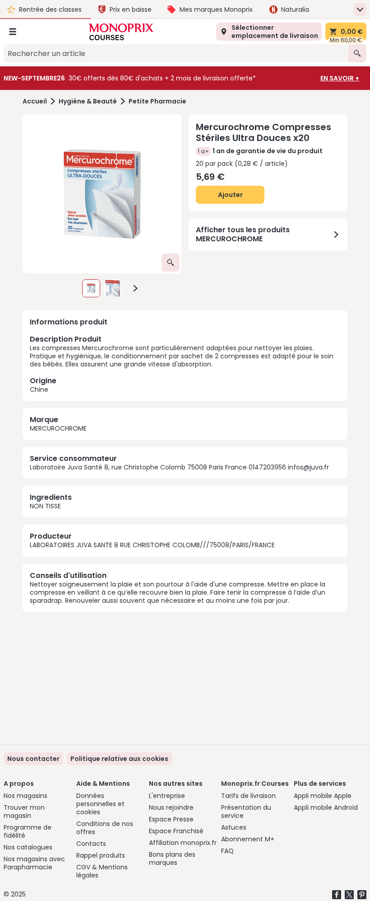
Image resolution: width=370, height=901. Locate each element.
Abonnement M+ (247, 839)
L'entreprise (167, 795)
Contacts (91, 843)
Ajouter (230, 194)
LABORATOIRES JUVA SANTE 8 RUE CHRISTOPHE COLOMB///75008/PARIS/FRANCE (152, 545)
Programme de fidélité (27, 831)
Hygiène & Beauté (88, 101)
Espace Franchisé (176, 830)
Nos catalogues (28, 847)
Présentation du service (246, 811)
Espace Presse (171, 819)
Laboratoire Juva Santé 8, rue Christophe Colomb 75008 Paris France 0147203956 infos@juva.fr (179, 467)
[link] (119, 758)
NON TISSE (45, 506)
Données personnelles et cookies (100, 804)
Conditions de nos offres (104, 827)
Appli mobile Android (326, 807)
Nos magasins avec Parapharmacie (34, 863)
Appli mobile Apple (323, 795)
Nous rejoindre (171, 807)
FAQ (227, 850)
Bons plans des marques (172, 858)
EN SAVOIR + (339, 78)
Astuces (233, 827)
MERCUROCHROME (58, 428)
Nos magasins (25, 795)
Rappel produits (100, 855)
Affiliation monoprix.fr (183, 842)
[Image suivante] (135, 288)
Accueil (35, 101)
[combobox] (176, 53)
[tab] (102, 193)
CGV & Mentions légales (102, 871)
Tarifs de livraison (248, 795)
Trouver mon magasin (24, 811)
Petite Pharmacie (157, 101)
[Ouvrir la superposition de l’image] (171, 262)
